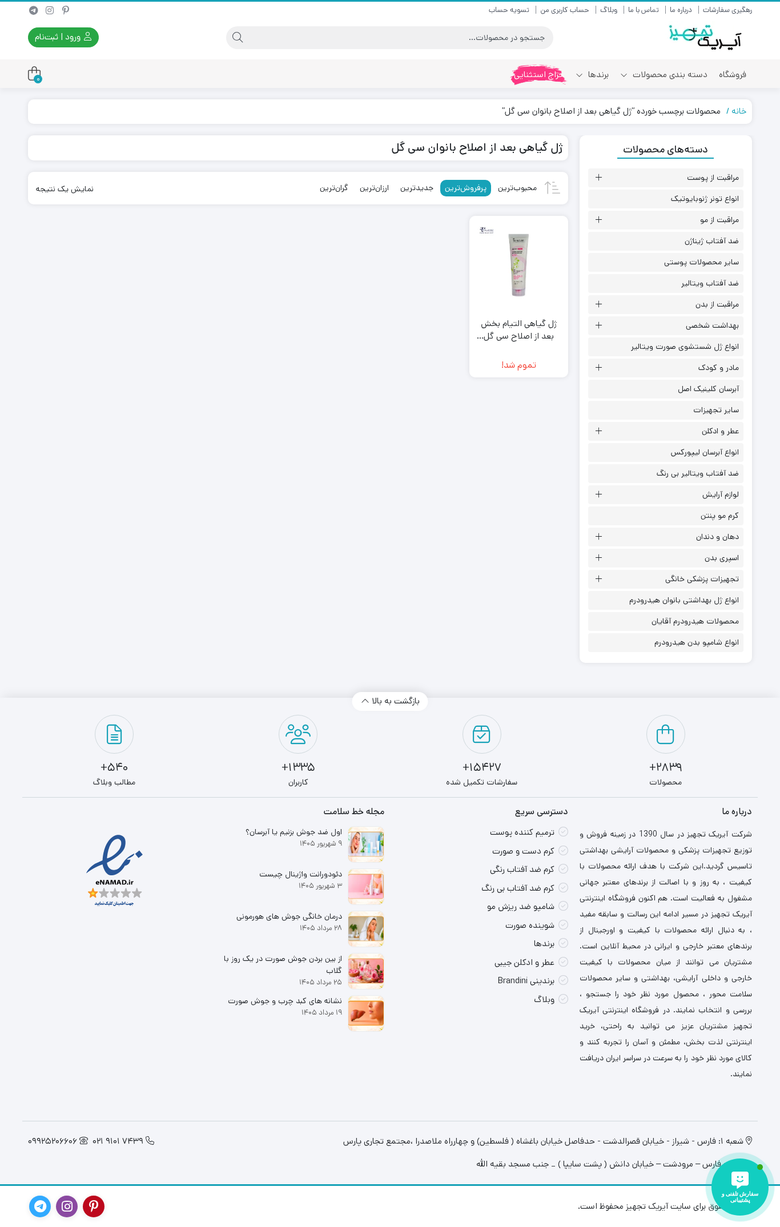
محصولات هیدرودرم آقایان (695, 621)
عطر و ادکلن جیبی (524, 962)
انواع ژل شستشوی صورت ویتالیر (685, 346)
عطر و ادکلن (720, 431)
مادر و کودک (718, 367)
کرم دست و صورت (523, 851)
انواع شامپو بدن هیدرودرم (696, 642)
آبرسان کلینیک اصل (708, 389)
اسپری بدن (722, 558)
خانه (738, 111)
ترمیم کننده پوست (522, 832)
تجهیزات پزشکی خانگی (702, 579)
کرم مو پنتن (720, 515)
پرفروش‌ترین (466, 188)
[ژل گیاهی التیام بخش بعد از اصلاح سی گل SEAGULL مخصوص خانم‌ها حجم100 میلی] (518, 265)
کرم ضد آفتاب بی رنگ (517, 888)
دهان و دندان (717, 536)
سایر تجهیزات (716, 410)
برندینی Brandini (526, 981)
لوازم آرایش (720, 494)
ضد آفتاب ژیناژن (712, 241)
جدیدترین (416, 188)
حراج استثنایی (539, 75)
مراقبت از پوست (713, 177)
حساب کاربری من (564, 10)
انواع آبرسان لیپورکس (705, 452)
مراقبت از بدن (717, 304)
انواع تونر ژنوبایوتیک (705, 198)
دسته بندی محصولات (668, 75)
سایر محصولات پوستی (701, 262)
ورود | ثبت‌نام (59, 37)
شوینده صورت (529, 925)
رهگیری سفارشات (727, 10)
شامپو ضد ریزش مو (520, 906)
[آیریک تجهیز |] (706, 37)
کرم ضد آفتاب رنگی (522, 869)
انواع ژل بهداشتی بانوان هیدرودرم (684, 600)
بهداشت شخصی (712, 325)
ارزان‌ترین (374, 188)
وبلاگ (608, 10)
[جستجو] (237, 37)
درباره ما (681, 10)
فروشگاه (732, 75)
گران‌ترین (334, 188)
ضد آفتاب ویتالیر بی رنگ (698, 473)
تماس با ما (643, 10)
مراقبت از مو (719, 220)
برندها (597, 75)
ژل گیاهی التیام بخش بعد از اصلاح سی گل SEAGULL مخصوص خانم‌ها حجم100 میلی (519, 330)
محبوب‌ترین (517, 188)
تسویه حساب (509, 10)
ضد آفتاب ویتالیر (710, 283)
